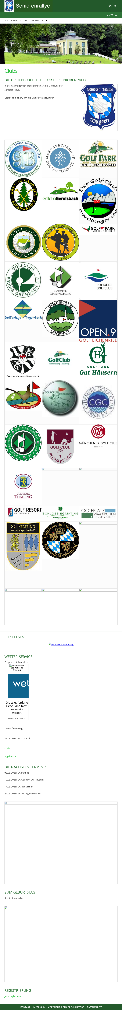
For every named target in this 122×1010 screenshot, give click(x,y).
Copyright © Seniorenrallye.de (66, 1007)
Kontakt (25, 1007)
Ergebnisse (10, 756)
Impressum (39, 1007)
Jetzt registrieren (13, 996)
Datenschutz (94, 1007)
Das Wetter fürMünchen (17, 669)
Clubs (7, 748)
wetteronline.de (20, 718)
